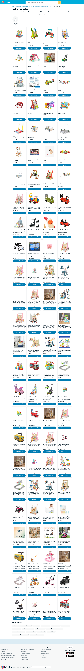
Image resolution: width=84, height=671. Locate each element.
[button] (70, 647)
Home (13, 6)
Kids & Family (18, 6)
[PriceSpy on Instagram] (29, 667)
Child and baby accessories (38, 6)
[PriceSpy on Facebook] (27, 667)
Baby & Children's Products (27, 6)
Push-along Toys (48, 6)
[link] (19, 38)
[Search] (59, 2)
